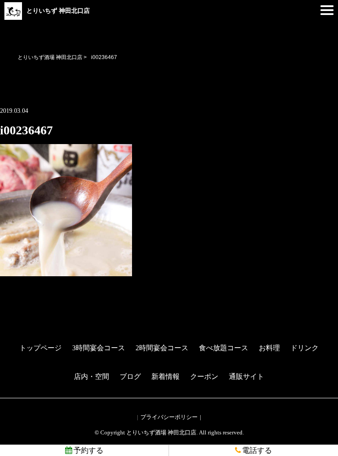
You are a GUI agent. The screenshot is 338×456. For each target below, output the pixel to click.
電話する (257, 450)
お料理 (269, 348)
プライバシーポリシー (169, 417)
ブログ (130, 376)
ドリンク (304, 348)
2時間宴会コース (162, 348)
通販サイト (246, 376)
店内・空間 (91, 376)
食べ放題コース (223, 348)
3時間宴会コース (98, 348)
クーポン (204, 376)
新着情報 (165, 376)
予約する (88, 450)
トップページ (40, 348)
